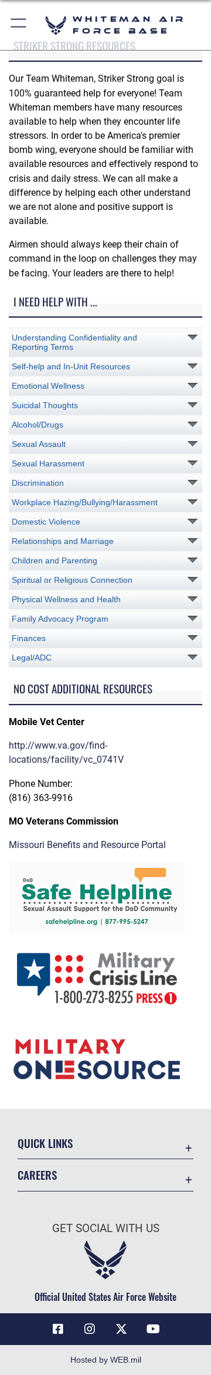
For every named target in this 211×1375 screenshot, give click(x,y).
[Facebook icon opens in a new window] (58, 1329)
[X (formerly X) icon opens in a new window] (121, 1329)
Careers (37, 1174)
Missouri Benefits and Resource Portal (87, 844)
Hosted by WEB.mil (105, 1359)
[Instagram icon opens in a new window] (89, 1329)
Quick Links (45, 1143)
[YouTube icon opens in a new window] (153, 1329)
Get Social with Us (105, 1228)
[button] (19, 25)
